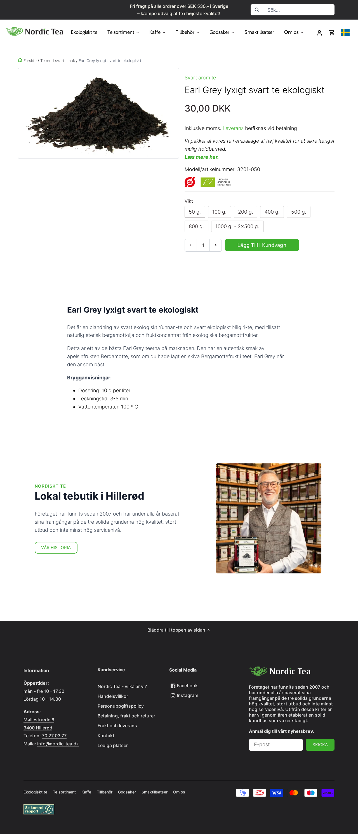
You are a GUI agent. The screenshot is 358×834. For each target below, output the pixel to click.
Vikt (189, 201)
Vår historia (56, 547)
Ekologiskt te (35, 792)
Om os (179, 792)
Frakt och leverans (117, 725)
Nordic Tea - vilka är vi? (122, 686)
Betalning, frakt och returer (126, 716)
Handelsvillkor (113, 696)
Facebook (186, 685)
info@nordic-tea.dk (58, 743)
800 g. (196, 226)
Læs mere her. (202, 157)
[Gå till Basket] (331, 32)
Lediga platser (113, 745)
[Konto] (319, 32)
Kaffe (86, 792)
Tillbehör (104, 792)
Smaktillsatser (155, 792)
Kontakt (106, 735)
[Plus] (215, 245)
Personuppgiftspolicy (121, 706)
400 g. (272, 212)
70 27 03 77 (54, 735)
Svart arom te (200, 78)
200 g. (245, 212)
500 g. (298, 212)
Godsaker (127, 792)
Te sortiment (64, 792)
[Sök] (257, 9)
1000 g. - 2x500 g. (237, 226)
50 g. (195, 212)
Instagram (187, 695)
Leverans (233, 128)
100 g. (219, 212)
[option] (97, 113)
